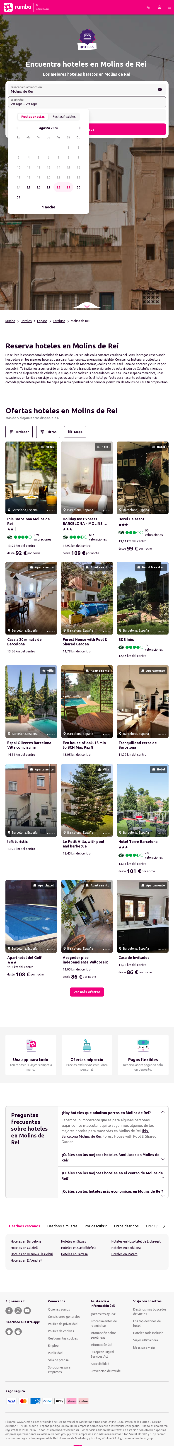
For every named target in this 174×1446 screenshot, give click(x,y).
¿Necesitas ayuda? (103, 1314)
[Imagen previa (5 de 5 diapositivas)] (10, 477)
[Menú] (169, 7)
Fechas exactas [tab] (33, 116)
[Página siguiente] (164, 1226)
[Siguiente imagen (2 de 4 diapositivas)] (163, 598)
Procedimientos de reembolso (104, 1323)
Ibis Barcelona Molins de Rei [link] (28, 521)
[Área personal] (159, 7)
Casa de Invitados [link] (133, 958)
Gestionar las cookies (63, 1338)
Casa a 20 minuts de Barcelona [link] (24, 641)
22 (68, 177)
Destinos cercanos (24, 1226)
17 (18, 177)
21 (58, 177)
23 (78, 177)
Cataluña (59, 321)
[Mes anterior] (17, 128)
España (42, 321)
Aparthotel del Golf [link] (24, 958)
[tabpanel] (87, 1252)
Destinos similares (62, 1226)
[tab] (24, 1226)
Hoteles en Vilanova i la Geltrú (32, 1254)
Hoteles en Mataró (124, 1254)
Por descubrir (96, 1226)
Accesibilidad (100, 1364)
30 (78, 187)
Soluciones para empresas (59, 1370)
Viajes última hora (145, 1340)
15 (68, 167)
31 (18, 197)
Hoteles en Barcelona (26, 1241)
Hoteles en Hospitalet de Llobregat (136, 1241)
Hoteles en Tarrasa (74, 1254)
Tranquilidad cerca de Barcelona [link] (137, 745)
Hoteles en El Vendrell (26, 1260)
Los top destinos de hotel (147, 1323)
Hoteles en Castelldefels (78, 1248)
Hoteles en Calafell (24, 1248)
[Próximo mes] (79, 128)
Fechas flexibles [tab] (64, 116)
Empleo (53, 1345)
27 (48, 187)
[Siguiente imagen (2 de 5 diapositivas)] (52, 477)
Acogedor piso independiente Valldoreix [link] (85, 960)
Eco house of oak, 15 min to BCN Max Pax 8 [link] (84, 745)
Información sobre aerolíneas (103, 1335)
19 (38, 177)
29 (68, 187)
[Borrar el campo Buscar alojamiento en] (160, 89)
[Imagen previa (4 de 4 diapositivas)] (121, 598)
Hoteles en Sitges (73, 1241)
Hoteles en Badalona (126, 1248)
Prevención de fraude (106, 1371)
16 (78, 167)
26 (38, 187)
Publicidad (55, 1353)
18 (28, 177)
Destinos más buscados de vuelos (150, 1312)
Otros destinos (126, 1226)
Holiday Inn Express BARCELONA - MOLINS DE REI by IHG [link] (85, 521)
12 (38, 167)
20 (48, 177)
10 (18, 167)
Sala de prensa (58, 1360)
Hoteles (26, 321)
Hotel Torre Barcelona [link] (137, 842)
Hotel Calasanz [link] (131, 519)
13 (48, 167)
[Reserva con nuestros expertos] (148, 7)
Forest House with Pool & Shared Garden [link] (85, 641)
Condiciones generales (64, 1316)
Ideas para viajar (144, 1347)
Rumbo (10, 321)
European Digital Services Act (102, 1354)
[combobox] (87, 89)
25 (28, 187)
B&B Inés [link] (126, 639)
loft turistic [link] (17, 842)
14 (58, 167)
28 (58, 187)
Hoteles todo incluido (148, 1333)
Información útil (101, 1345)
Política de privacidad (62, 1324)
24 (18, 187)
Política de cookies (61, 1331)
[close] (11, 412)
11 (28, 167)
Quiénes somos (59, 1309)
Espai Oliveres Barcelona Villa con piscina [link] (29, 745)
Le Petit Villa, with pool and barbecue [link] (83, 844)
